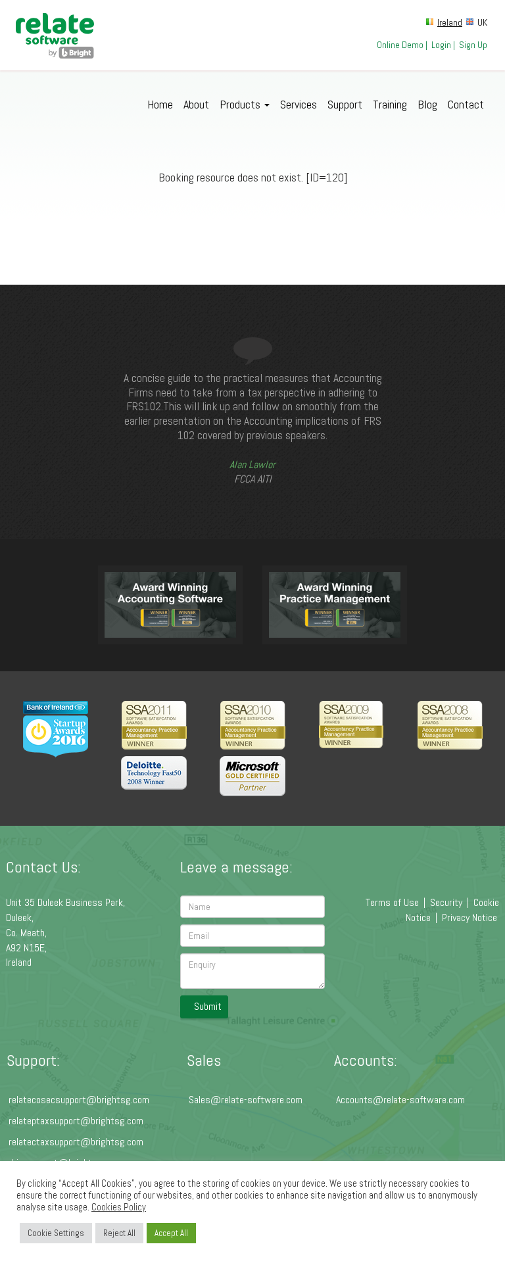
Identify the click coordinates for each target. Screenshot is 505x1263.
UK (482, 22)
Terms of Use (392, 902)
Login (441, 45)
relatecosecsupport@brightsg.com (79, 1100)
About (196, 104)
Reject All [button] (119, 1233)
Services (298, 104)
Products (241, 104)
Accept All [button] (171, 1233)
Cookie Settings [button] (56, 1233)
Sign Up (473, 45)
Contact (466, 104)
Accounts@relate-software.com (400, 1100)
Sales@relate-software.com (245, 1100)
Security (446, 902)
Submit (208, 1006)
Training (390, 104)
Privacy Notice (469, 917)
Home (160, 104)
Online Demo (400, 45)
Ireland (449, 22)
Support (344, 104)
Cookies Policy (118, 1207)
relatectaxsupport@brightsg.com (76, 1142)
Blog (427, 104)
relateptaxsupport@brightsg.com (76, 1121)
